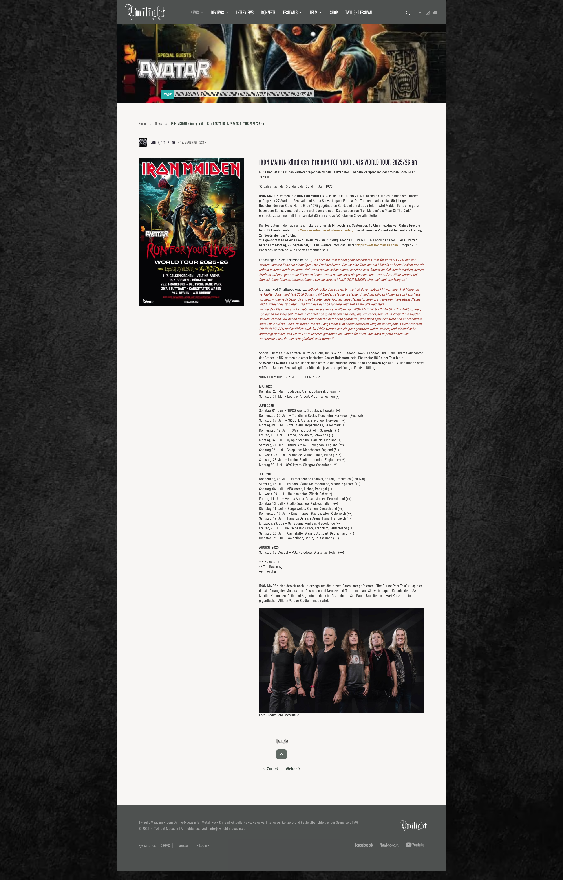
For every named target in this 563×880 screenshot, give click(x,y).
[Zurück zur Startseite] (145, 12)
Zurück (273, 769)
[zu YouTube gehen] (435, 12)
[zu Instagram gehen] (428, 12)
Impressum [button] (182, 845)
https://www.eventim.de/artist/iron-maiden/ (323, 230)
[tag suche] (408, 12)
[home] (413, 825)
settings (149, 845)
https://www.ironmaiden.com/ (377, 245)
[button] (191, 232)
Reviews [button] (217, 12)
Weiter (291, 769)
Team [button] (314, 12)
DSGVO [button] (165, 845)
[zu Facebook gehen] (420, 12)
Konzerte (268, 12)
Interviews (245, 12)
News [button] (194, 12)
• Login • (203, 845)
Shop (334, 12)
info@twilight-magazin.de (227, 829)
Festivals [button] (290, 12)
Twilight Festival (359, 12)
